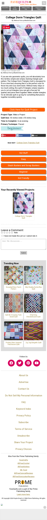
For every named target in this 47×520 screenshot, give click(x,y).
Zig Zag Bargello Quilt (33, 343)
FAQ (23, 402)
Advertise (23, 382)
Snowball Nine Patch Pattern (13, 288)
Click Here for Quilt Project (23, 109)
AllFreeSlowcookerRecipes (23, 476)
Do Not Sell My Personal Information (23, 395)
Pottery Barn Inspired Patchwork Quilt (13, 343)
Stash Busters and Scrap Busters (23, 165)
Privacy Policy (23, 415)
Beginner (23, 171)
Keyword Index (23, 408)
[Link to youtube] (36, 363)
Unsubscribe (23, 435)
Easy (23, 159)
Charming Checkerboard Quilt (33, 316)
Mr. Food (23, 470)
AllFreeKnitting (23, 467)
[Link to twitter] (19, 363)
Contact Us (23, 388)
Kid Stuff (23, 153)
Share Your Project (23, 442)
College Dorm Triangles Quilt (28, 143)
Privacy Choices (23, 449)
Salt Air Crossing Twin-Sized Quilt (13, 316)
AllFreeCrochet (23, 463)
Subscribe (23, 422)
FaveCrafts (23, 460)
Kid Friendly (23, 178)
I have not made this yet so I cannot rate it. (20, 236)
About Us (23, 375)
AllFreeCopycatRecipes (23, 473)
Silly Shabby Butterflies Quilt (33, 288)
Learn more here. (23, 494)
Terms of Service (23, 429)
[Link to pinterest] (28, 363)
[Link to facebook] (11, 363)
